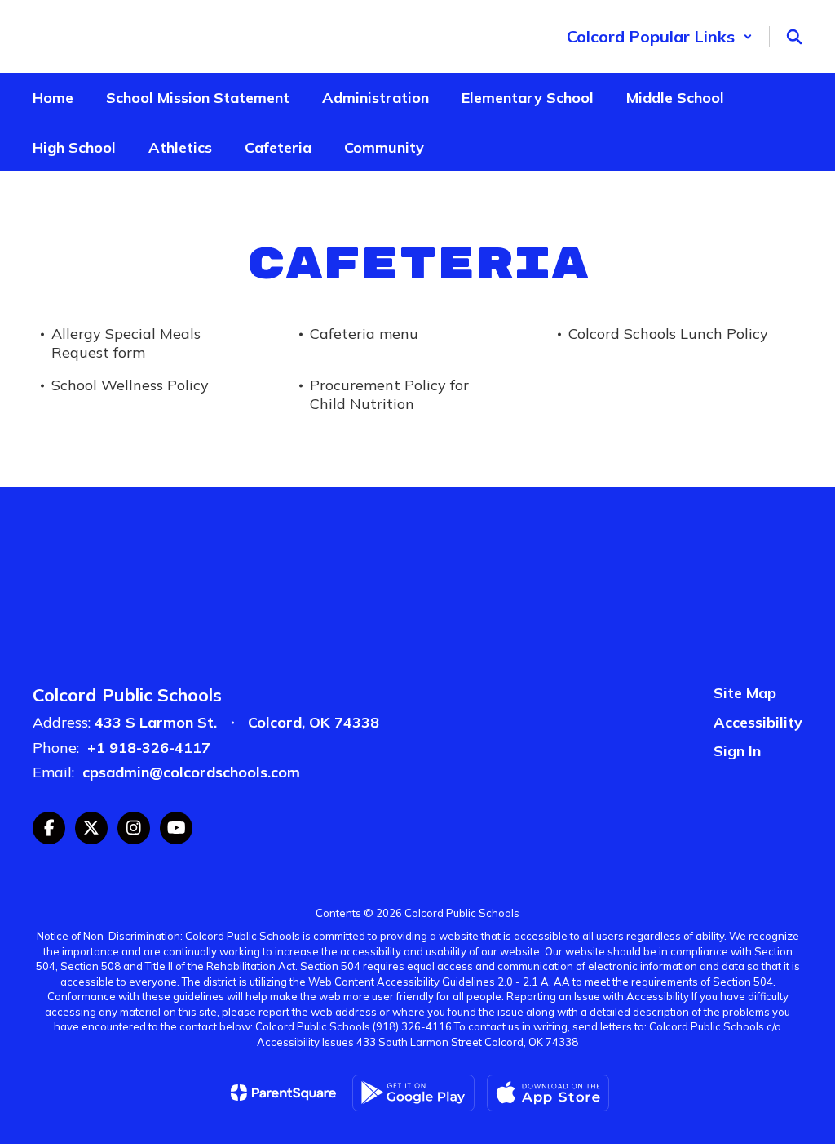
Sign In (737, 750)
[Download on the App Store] (548, 1093)
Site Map (745, 692)
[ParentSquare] (283, 1092)
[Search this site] (794, 37)
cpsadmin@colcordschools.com (191, 772)
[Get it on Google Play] (413, 1093)
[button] (660, 36)
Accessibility (758, 722)
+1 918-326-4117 (148, 747)
